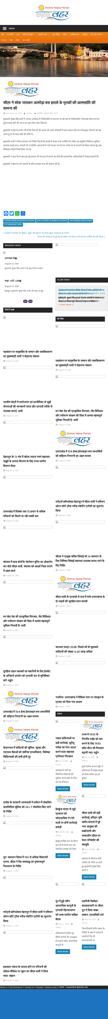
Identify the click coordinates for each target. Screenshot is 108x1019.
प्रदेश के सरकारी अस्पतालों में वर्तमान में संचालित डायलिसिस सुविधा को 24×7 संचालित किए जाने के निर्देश (27, 806)
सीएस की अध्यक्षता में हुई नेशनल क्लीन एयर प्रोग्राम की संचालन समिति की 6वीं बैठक (70, 237)
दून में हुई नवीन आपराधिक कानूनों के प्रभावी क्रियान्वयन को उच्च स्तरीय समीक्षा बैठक (67, 910)
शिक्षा (18, 40)
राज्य (18, 34)
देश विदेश (56, 34)
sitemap (39, 987)
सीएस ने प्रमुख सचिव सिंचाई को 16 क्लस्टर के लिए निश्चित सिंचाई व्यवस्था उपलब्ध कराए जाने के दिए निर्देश (80, 560)
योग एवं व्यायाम (96, 34)
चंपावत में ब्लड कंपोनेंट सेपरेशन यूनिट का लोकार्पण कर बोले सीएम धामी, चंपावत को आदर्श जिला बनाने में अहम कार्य (27, 566)
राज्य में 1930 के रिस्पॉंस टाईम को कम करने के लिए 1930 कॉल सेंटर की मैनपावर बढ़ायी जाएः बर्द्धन (93, 743)
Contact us (29, 987)
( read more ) (65, 304)
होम (2, 34)
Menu (12, 28)
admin (29, 113)
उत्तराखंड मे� (11, 259)
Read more (62, 789)
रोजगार (4, 40)
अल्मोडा (40, 113)
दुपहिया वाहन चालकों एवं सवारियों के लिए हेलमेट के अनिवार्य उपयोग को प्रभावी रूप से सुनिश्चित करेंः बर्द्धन (26, 675)
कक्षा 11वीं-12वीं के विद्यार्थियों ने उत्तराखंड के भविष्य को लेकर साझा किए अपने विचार (81, 292)
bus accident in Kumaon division (52, 220)
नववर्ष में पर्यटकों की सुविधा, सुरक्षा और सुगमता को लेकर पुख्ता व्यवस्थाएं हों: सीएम (37, 233)
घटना (56, 113)
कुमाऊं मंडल (48, 113)
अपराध (59, 714)
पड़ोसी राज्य (42, 34)
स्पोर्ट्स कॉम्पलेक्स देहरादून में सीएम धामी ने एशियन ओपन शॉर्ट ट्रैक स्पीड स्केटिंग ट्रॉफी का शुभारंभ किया (27, 916)
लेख (11, 40)
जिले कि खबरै (28, 34)
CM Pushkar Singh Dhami (80, 220)
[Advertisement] (54, 189)
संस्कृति (85, 34)
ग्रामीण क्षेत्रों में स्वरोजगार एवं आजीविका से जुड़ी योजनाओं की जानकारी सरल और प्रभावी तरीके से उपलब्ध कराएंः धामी (27, 406)
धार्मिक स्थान (74, 34)
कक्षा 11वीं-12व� (13, 281)
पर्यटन (65, 34)
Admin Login (51, 987)
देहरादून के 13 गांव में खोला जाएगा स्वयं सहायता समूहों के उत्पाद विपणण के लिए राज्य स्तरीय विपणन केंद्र (26, 461)
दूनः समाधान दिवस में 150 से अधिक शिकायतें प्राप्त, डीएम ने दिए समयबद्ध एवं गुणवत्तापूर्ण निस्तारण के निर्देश (25, 861)
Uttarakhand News (13, 224)
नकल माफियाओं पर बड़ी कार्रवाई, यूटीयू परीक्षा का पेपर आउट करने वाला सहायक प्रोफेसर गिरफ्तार (66, 747)
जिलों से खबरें (9, 310)
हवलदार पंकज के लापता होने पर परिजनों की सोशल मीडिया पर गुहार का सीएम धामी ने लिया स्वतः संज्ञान (25, 971)
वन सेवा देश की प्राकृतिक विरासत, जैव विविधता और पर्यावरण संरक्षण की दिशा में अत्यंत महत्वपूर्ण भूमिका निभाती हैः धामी (27, 621)
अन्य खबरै (26, 40)
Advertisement (16, 987)
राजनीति (10, 34)
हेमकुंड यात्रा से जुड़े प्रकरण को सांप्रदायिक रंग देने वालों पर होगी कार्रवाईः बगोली (66, 818)
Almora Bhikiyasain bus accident (19, 220)
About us (3, 987)
